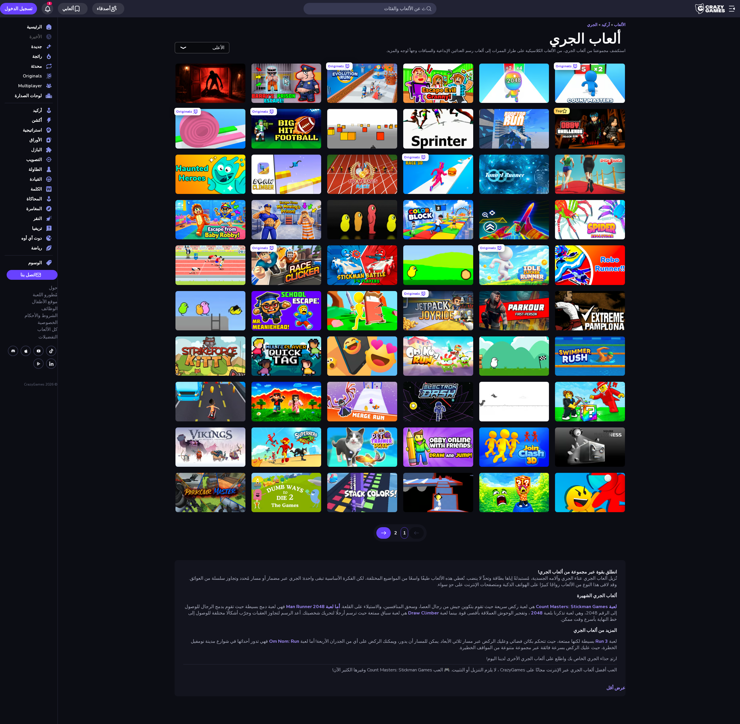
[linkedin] (51, 363)
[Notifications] (47, 8)
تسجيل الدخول (18, 8)
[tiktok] (51, 351)
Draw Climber (423, 613)
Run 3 (601, 641)
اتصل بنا (28, 275)
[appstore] (26, 351)
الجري (592, 24)
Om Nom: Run (284, 641)
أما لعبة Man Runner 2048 (313, 606)
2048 (537, 613)
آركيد (606, 24)
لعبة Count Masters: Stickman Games (576, 606)
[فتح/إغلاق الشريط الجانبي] (732, 9)
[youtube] (38, 351)
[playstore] (38, 363)
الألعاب (620, 24)
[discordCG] (13, 351)
